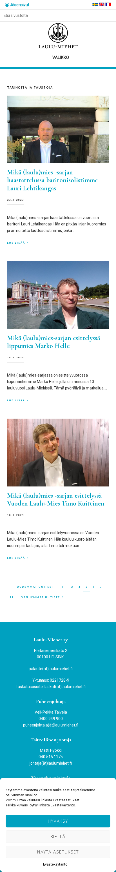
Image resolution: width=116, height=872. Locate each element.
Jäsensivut (19, 5)
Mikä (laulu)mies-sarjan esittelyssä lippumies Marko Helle (53, 342)
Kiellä (58, 836)
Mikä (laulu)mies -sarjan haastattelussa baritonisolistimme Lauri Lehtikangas (52, 180)
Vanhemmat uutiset (40, 597)
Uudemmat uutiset (35, 587)
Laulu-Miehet (58, 36)
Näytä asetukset (58, 852)
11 (12, 597)
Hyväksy (58, 821)
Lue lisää (16, 242)
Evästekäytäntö (55, 864)
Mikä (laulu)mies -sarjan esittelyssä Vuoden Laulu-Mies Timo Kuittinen (55, 500)
